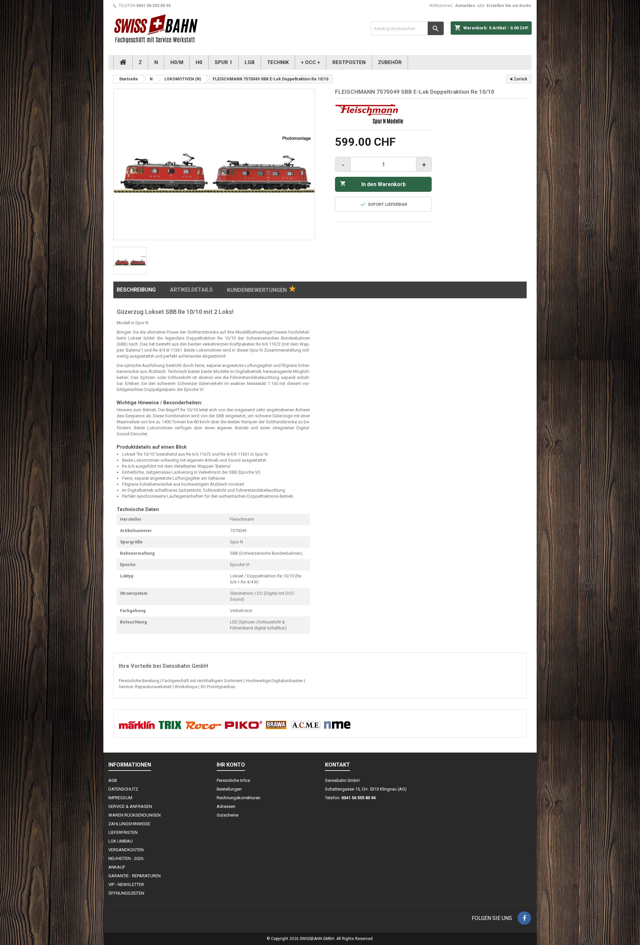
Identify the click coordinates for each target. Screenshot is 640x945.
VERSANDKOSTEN (126, 849)
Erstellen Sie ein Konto (509, 5)
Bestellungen (229, 789)
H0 (199, 62)
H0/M (176, 62)
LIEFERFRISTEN (123, 832)
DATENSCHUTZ (123, 789)
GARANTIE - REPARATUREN (134, 875)
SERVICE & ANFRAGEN (130, 806)
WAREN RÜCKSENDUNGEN (134, 815)
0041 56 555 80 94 (153, 5)
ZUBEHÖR (390, 62)
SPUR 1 (223, 62)
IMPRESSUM (120, 797)
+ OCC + (310, 62)
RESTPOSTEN (349, 62)
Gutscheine (227, 815)
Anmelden (465, 5)
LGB (250, 62)
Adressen (226, 806)
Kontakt (337, 765)
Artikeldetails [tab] (191, 290)
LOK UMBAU (120, 841)
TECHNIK (278, 62)
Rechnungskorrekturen (238, 797)
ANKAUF (116, 867)
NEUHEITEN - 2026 (125, 858)
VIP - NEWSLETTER (126, 884)
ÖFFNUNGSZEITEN (126, 893)
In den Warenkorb (373, 183)
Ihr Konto (231, 765)
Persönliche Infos (233, 780)
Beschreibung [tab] (136, 290)
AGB (112, 780)
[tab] (261, 290)
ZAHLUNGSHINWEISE (129, 823)
